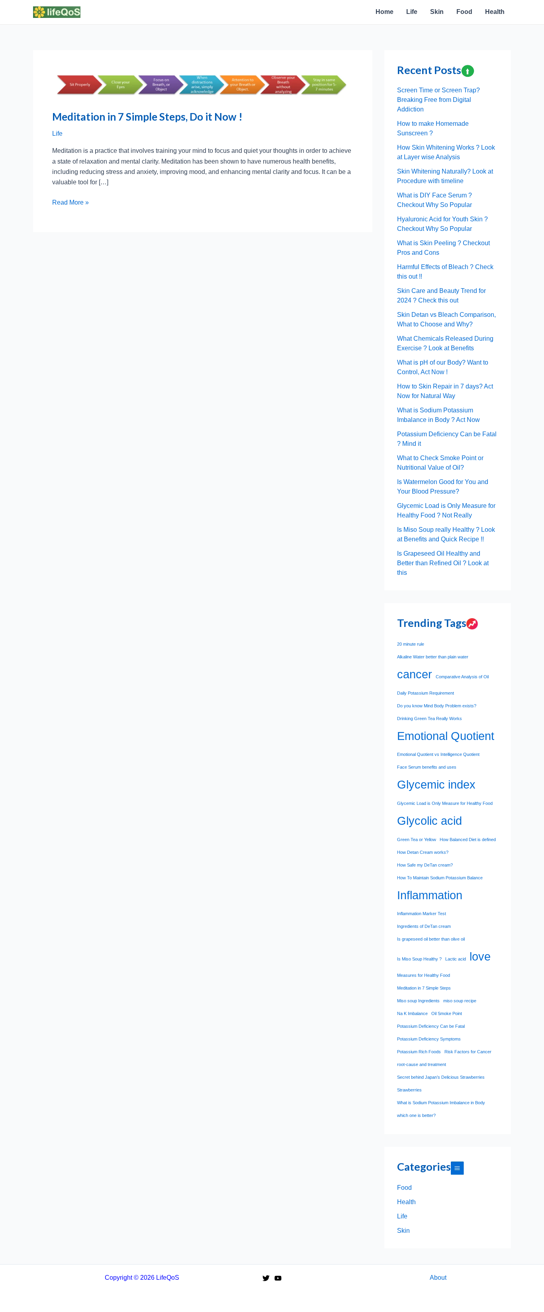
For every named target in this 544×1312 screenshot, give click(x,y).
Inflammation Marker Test (421, 913)
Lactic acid (455, 959)
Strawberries (409, 1089)
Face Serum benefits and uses (426, 767)
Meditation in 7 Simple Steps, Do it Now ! (147, 116)
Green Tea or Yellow (416, 839)
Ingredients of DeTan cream (424, 926)
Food (404, 1187)
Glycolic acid (429, 820)
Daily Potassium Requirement (425, 693)
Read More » (70, 203)
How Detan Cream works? (422, 852)
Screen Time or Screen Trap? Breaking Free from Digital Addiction (438, 100)
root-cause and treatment (421, 1064)
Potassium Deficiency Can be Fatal (431, 1026)
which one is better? (416, 1115)
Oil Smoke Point (446, 1013)
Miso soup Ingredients (418, 1000)
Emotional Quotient (445, 735)
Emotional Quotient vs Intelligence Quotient (438, 754)
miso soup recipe (459, 1000)
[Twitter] (266, 1278)
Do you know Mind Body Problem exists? (436, 705)
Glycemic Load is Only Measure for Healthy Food (445, 803)
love (480, 956)
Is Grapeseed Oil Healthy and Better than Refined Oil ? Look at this (443, 563)
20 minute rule (410, 644)
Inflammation (429, 895)
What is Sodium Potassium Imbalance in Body (441, 1102)
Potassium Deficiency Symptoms (429, 1039)
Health (406, 1202)
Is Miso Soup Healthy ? (419, 959)
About (438, 1277)
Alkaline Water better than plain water (432, 656)
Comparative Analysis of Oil (462, 676)
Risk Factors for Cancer (467, 1051)
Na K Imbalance (412, 1013)
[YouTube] (278, 1278)
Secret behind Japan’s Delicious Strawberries (441, 1077)
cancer (414, 674)
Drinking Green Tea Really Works (429, 718)
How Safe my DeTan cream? (425, 865)
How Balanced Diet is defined (468, 839)
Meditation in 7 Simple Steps (424, 988)
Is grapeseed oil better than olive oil (431, 939)
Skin (403, 1230)
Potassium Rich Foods (419, 1051)
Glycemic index (436, 784)
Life (57, 133)
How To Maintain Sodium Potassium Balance (440, 877)
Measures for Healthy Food (423, 975)
